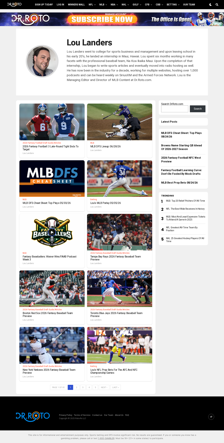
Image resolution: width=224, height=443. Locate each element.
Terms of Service (82, 415)
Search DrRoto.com (172, 104)
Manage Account (116, 14)
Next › (104, 387)
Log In (60, 4)
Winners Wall (76, 4)
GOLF (136, 4)
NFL (91, 4)
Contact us (97, 415)
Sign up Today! (44, 4)
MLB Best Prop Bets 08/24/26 (179, 182)
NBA (113, 4)
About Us (119, 415)
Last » (115, 387)
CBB (158, 4)
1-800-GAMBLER (106, 438)
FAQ (127, 415)
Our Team (189, 4)
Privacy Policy (65, 415)
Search (198, 108)
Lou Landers (28, 153)
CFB (147, 4)
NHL (124, 4)
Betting (172, 4)
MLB (101, 4)
